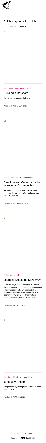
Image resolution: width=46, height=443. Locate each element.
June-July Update (15, 381)
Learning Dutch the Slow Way (22, 279)
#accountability (26, 377)
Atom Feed (18, 434)
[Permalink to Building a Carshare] (23, 83)
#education (8, 275)
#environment (20, 88)
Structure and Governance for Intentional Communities (22, 184)
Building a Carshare (16, 93)
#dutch (29, 88)
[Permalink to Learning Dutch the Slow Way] (23, 270)
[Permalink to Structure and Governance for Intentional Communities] (23, 172)
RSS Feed (28, 434)
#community (8, 88)
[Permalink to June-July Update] (23, 372)
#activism (7, 377)
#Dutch (15, 377)
